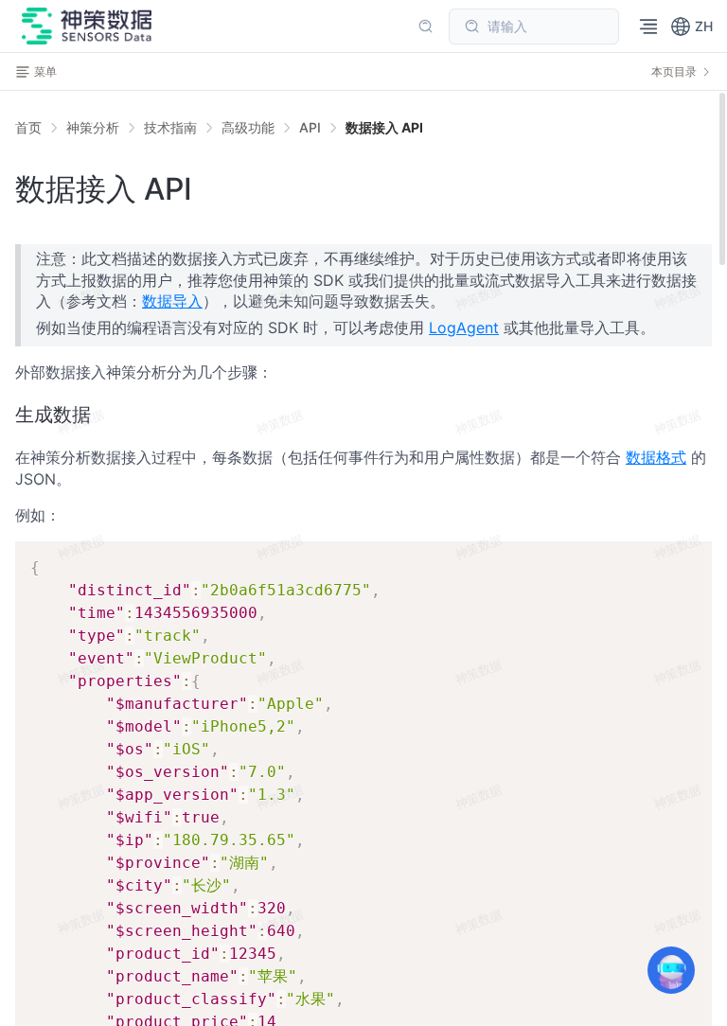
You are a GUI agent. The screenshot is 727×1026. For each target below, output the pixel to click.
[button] (691, 26)
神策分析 (92, 127)
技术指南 (170, 127)
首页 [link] (28, 127)
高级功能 (248, 127)
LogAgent (464, 327)
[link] (92, 127)
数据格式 (656, 457)
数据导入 (172, 301)
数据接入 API (384, 127)
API (310, 127)
